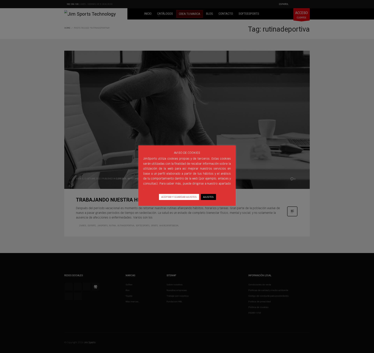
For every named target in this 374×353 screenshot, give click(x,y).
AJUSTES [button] (208, 197)
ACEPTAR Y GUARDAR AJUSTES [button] (179, 197)
